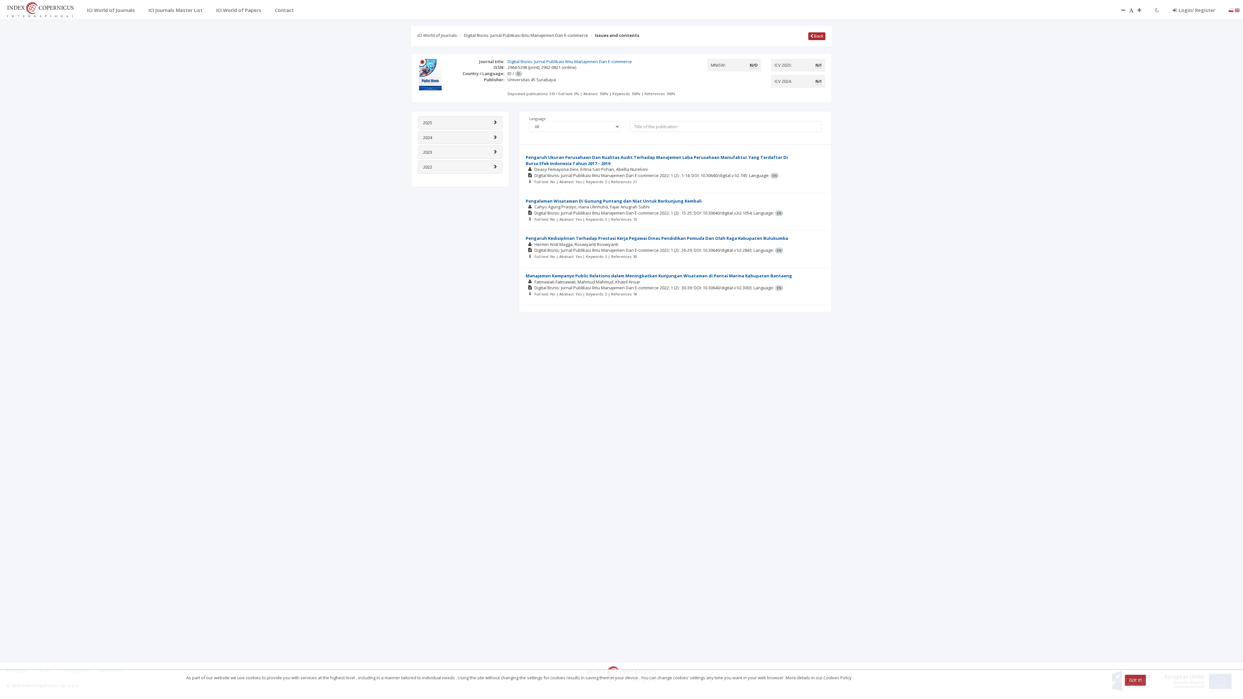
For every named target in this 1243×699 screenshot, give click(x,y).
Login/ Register (1197, 10)
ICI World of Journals (437, 35)
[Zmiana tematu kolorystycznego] (1157, 10)
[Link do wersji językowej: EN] (1237, 10)
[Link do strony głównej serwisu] (40, 9)
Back (818, 36)
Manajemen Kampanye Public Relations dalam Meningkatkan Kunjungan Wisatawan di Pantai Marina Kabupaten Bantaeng (659, 276)
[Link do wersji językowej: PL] (1231, 10)
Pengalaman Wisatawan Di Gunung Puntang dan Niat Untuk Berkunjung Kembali (614, 201)
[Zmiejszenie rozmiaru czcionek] (1119, 10)
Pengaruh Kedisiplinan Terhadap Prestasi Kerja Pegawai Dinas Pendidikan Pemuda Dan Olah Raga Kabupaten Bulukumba (657, 238)
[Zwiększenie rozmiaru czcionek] (1142, 10)
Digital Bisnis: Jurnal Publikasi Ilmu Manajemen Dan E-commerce (526, 35)
